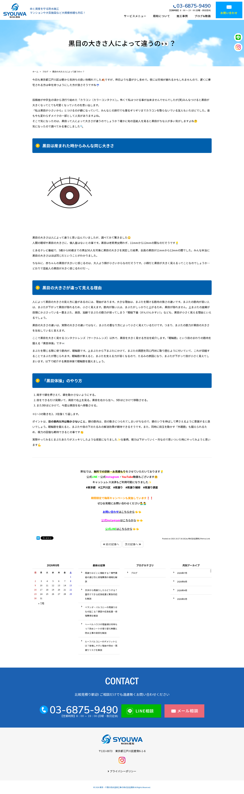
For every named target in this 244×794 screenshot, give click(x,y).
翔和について (161, 16)
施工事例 (182, 16)
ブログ (134, 572)
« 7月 (41, 603)
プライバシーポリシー (123, 771)
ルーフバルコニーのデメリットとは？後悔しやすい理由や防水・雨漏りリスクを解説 (101, 646)
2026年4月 (182, 590)
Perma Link (205, 538)
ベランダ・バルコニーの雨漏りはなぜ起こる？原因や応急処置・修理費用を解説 (101, 611)
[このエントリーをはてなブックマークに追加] (38, 538)
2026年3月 (182, 598)
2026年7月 (182, 572)
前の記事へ (112, 544)
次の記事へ (132, 544)
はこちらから (119, 512)
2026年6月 (182, 581)
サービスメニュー (135, 16)
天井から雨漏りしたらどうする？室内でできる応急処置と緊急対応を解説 (101, 594)
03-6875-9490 (194, 6)
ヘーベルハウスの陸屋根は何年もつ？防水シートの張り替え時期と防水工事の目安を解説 (101, 628)
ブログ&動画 (203, 16)
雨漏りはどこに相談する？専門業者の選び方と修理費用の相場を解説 (101, 577)
